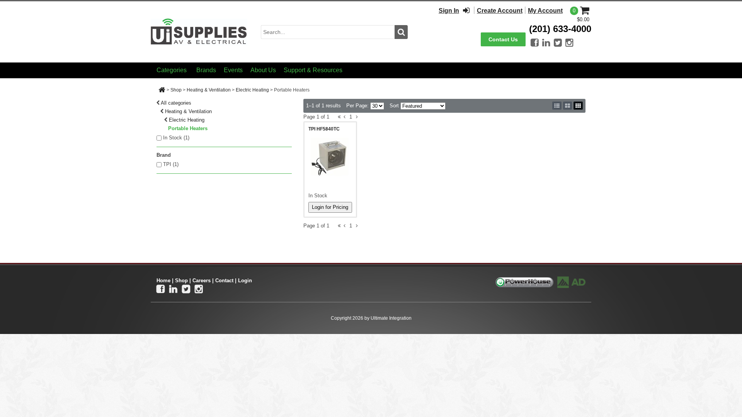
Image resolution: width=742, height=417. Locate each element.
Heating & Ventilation (209, 90)
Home (163, 280)
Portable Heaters (188, 128)
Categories (172, 70)
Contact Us (503, 39)
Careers (201, 280)
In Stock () (176, 138)
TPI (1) (171, 164)
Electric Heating (252, 90)
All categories (176, 103)
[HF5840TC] (330, 157)
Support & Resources (313, 70)
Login (245, 280)
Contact (224, 280)
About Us (263, 70)
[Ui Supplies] (199, 31)
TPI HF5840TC (324, 129)
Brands (206, 70)
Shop (176, 90)
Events (233, 70)
